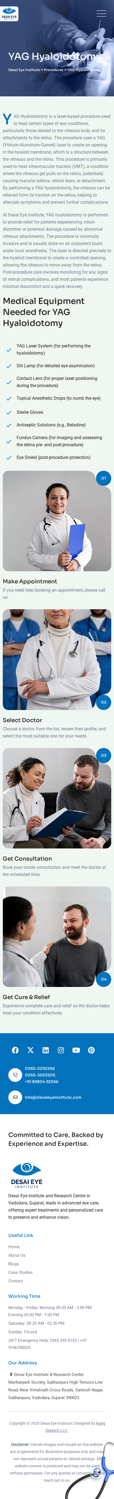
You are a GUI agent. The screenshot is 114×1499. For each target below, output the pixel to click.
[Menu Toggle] (100, 14)
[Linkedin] (46, 1050)
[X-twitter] (30, 1050)
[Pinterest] (91, 1050)
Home (14, 1246)
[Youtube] (76, 1050)
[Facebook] (15, 1050)
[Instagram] (61, 1050)
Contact (15, 1280)
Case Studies (20, 1272)
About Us (16, 1255)
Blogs (13, 1263)
